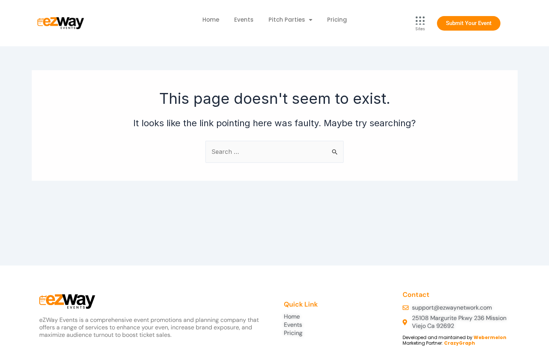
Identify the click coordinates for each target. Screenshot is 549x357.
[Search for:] (274, 151)
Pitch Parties (287, 20)
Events (244, 20)
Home (210, 20)
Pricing (337, 20)
